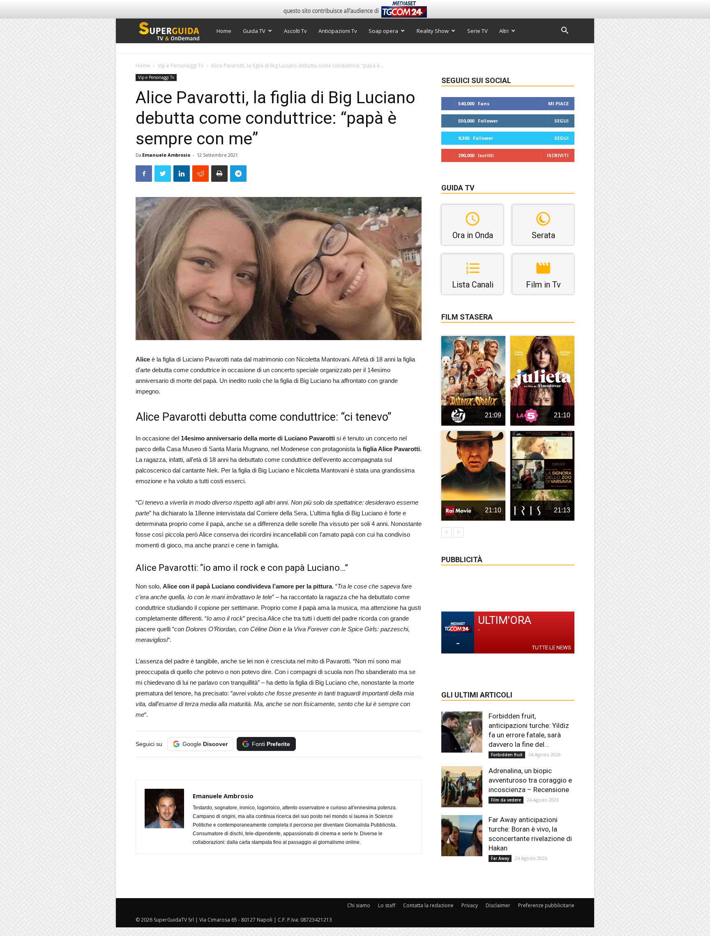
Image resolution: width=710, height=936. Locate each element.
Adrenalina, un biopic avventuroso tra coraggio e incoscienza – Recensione (530, 780)
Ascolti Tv (295, 31)
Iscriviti (558, 155)
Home (224, 31)
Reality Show (433, 31)
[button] (564, 31)
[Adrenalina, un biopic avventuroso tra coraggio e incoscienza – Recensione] (461, 786)
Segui (561, 121)
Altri (504, 31)
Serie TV (477, 31)
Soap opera (383, 31)
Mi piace (558, 103)
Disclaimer (498, 905)
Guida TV (254, 31)
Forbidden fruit (507, 755)
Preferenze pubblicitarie (546, 905)
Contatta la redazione (428, 905)
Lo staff (386, 905)
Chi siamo (358, 905)
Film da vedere (506, 800)
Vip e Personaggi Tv (180, 65)
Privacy (469, 905)
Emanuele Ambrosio (166, 155)
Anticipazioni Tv (337, 31)
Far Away (500, 858)
